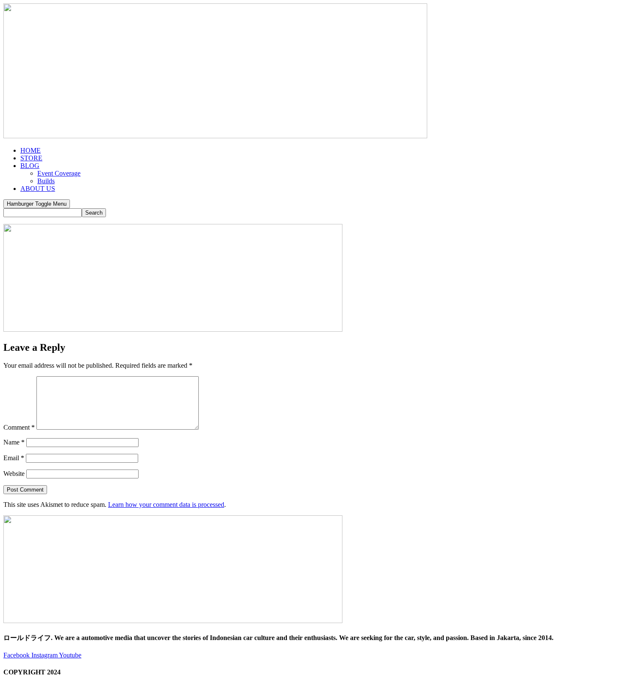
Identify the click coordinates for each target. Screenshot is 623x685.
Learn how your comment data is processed (166, 504)
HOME (30, 150)
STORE (31, 158)
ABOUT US (37, 188)
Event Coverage (59, 173)
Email (13, 457)
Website (14, 473)
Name (14, 442)
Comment (19, 427)
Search (94, 213)
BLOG (29, 165)
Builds (46, 181)
